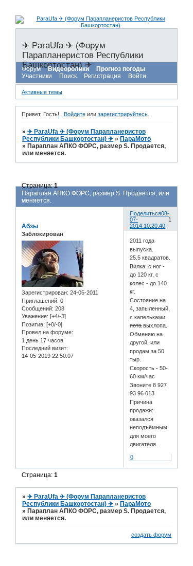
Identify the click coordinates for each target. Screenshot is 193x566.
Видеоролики (68, 68)
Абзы (30, 226)
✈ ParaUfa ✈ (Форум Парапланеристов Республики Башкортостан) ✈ (84, 135)
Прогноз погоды (120, 68)
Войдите (74, 114)
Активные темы (42, 92)
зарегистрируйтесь (123, 114)
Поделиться (145, 213)
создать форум (151, 535)
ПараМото (135, 138)
